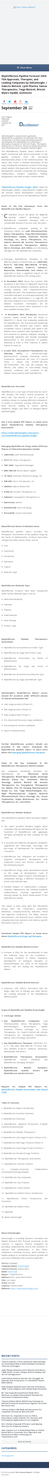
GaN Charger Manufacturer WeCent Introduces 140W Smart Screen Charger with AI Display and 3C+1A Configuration (23, 1372)
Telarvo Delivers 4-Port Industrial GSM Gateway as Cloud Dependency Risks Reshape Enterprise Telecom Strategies (24, 1364)
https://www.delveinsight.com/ (24, 1288)
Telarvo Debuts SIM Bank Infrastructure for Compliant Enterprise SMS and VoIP (22, 1410)
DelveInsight (23, 1266)
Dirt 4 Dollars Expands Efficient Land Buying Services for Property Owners (22, 1425)
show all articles (24, 1441)
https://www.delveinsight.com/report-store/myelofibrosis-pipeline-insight (20, 434)
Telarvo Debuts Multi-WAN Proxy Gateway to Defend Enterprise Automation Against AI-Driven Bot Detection (24, 1403)
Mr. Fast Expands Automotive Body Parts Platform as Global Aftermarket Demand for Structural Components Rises (22, 1395)
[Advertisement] (24, 36)
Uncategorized (8, 1455)
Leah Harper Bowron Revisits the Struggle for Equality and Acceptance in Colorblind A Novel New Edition (23, 1380)
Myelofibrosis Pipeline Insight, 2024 (19, 187)
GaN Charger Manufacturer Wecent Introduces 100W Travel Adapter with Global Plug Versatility (24, 1388)
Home (44, 1472)
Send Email (12, 1271)
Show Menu (26, 67)
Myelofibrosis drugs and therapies (25, 936)
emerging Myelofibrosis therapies (28, 752)
